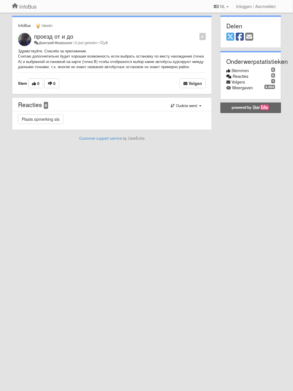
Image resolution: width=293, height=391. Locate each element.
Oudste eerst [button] (187, 105)
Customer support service (100, 138)
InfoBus (24, 25)
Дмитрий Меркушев (55, 42)
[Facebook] (240, 37)
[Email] (249, 37)
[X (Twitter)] (230, 37)
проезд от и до (53, 36)
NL (222, 6)
